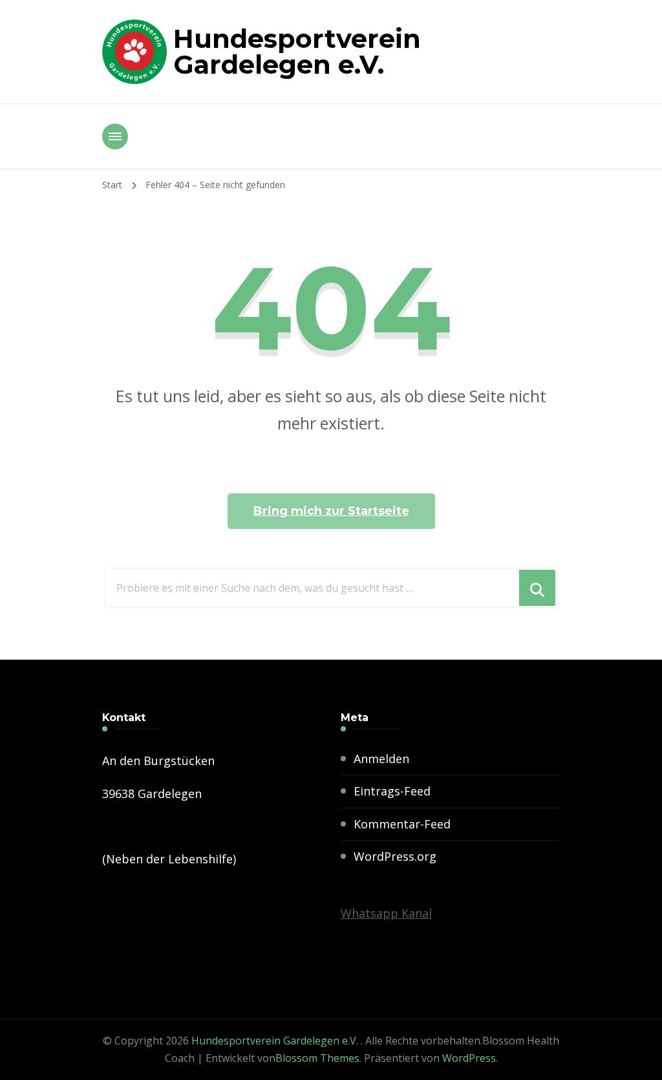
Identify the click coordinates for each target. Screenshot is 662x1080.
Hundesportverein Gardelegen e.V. (297, 51)
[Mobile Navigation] (115, 136)
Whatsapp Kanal (386, 913)
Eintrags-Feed (392, 791)
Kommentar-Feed (402, 824)
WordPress (469, 1058)
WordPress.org (395, 856)
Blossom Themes (317, 1058)
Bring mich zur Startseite (331, 511)
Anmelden (381, 758)
